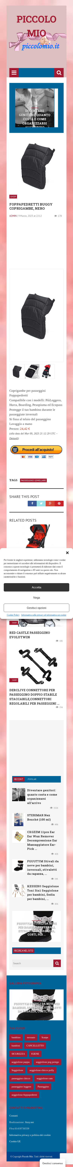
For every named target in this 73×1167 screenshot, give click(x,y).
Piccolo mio (37, 26)
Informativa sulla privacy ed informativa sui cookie (43, 615)
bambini (16, 1045)
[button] (67, 553)
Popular (32, 779)
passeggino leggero (21, 1086)
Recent (18, 779)
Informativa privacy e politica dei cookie (30, 1135)
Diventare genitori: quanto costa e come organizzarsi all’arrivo (34, 119)
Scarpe (45, 1037)
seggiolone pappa (21, 1062)
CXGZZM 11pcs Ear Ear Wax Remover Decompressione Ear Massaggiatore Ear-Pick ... (42, 840)
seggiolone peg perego (47, 1062)
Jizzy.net (29, 1122)
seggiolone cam (45, 1078)
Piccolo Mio (27, 1156)
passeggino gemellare (33, 480)
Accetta (36, 587)
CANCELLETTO (35, 1045)
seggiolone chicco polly (42, 1070)
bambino (16, 1037)
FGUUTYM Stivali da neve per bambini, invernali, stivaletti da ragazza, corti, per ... (36, 929)
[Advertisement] (41, 60)
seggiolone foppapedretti (24, 1094)
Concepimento (34, 105)
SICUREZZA (18, 1053)
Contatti (13, 1115)
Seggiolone (17, 1070)
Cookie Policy (13, 615)
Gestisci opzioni (36, 607)
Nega (36, 597)
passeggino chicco (21, 1078)
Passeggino (43, 1086)
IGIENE (35, 1053)
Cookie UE (15, 1141)
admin (13, 215)
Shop (13, 196)
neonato (31, 1037)
